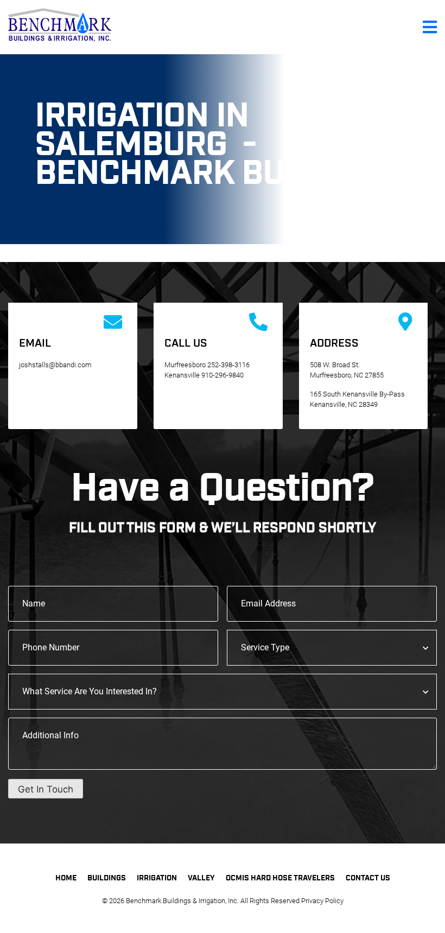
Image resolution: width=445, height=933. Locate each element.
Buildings (106, 878)
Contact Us (368, 878)
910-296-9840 (222, 375)
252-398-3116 (228, 365)
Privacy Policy (322, 901)
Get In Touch (45, 789)
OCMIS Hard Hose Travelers (280, 878)
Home (66, 878)
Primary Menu (430, 27)
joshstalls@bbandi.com (55, 365)
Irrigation (157, 878)
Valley (201, 878)
